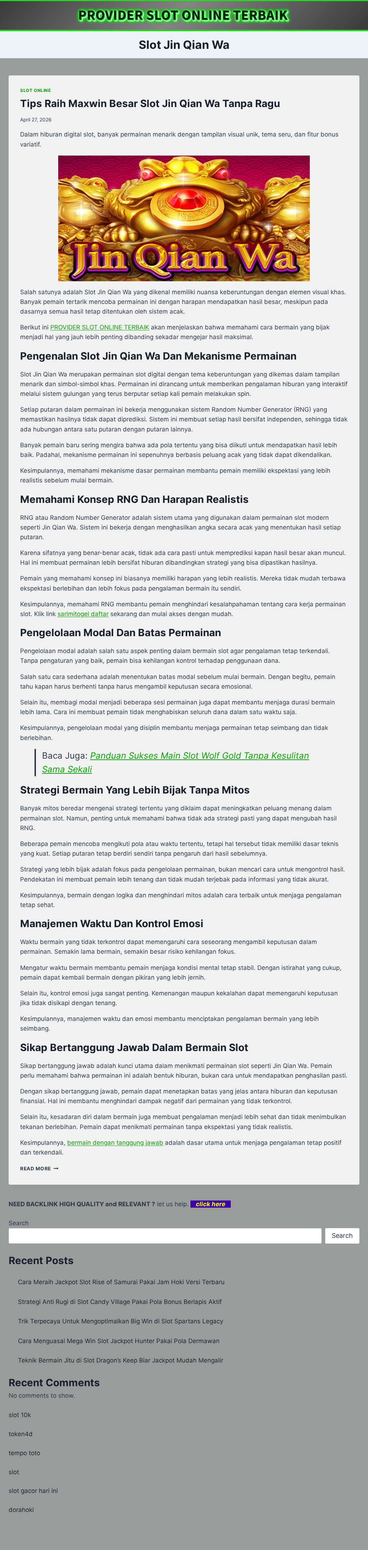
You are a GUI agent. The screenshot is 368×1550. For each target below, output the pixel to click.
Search (19, 1223)
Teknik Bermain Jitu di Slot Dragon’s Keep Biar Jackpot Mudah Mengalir (120, 1360)
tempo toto (24, 1453)
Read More (39, 1168)
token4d (21, 1434)
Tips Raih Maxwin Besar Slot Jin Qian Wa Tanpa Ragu (150, 103)
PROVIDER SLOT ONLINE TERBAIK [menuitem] (99, 327)
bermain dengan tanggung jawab (115, 1142)
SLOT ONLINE (35, 90)
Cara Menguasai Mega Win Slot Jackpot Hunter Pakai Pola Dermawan (119, 1341)
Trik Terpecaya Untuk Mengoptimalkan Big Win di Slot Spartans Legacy (120, 1321)
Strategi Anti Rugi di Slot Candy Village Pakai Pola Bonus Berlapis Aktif (120, 1301)
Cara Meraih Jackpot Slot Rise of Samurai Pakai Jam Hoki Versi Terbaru (121, 1282)
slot (14, 1472)
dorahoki (21, 1509)
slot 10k (20, 1415)
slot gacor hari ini (33, 1490)
